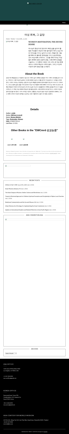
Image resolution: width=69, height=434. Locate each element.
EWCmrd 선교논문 (16, 115)
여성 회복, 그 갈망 (21, 39)
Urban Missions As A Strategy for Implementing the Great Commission (24, 206)
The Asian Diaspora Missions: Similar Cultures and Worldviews (22, 192)
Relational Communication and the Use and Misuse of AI (20, 202)
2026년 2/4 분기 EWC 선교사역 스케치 (16, 185)
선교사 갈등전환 (23, 145)
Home (8, 39)
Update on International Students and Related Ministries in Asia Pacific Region (27, 210)
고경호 (13, 113)
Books (13, 39)
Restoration (13, 119)
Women (20, 119)
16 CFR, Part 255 (53, 153)
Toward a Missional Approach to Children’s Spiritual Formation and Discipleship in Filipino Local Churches (34, 196)
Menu (64, 22)
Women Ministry (16, 117)
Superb (45, 431)
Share (9, 102)
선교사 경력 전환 (11, 145)
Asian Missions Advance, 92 (13, 188)
